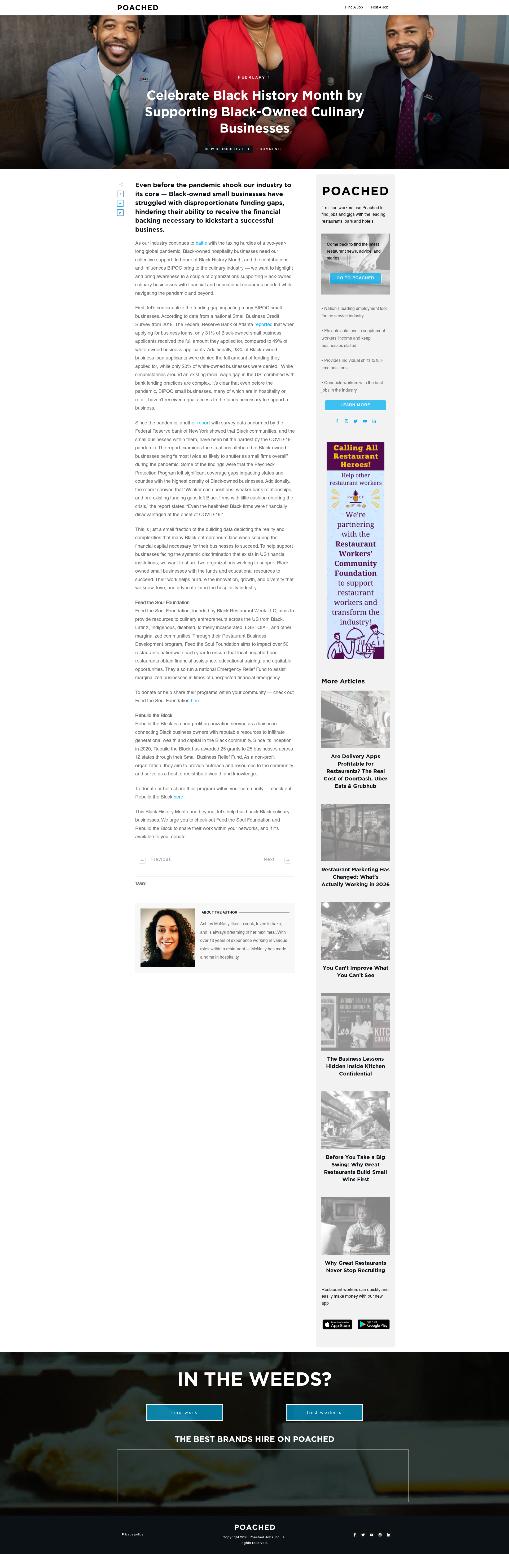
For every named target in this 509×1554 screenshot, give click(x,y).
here (195, 701)
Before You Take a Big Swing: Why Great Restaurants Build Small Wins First (355, 1167)
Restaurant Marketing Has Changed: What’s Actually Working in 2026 (355, 876)
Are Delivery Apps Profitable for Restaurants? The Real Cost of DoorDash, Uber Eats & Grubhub (355, 770)
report (203, 423)
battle (201, 243)
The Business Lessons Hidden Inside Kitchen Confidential (355, 1066)
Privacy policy (132, 1534)
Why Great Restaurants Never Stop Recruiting (355, 1266)
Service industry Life (228, 149)
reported (263, 325)
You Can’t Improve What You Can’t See (355, 971)
